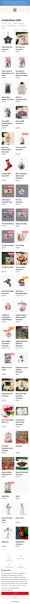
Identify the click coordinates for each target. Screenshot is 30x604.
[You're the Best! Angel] (8, 509)
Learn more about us (7, 590)
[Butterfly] (22, 437)
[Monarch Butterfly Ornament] (22, 463)
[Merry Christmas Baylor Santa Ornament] (22, 164)
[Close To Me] (22, 509)
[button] (15, 9)
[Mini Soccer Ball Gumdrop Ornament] (22, 384)
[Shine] (22, 487)
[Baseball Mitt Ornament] (22, 533)
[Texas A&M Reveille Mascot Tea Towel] (8, 112)
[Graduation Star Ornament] (8, 38)
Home (4, 23)
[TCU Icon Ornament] (22, 191)
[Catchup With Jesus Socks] (8, 164)
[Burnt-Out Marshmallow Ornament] (8, 138)
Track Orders (9, 567)
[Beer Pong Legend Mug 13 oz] (8, 411)
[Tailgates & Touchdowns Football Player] (8, 306)
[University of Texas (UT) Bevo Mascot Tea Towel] (22, 62)
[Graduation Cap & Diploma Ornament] (22, 358)
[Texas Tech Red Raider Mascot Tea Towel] (8, 62)
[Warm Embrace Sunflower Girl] (8, 463)
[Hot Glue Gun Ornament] (22, 38)
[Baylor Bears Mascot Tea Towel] (8, 88)
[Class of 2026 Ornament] (22, 112)
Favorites (21, 567)
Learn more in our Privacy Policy (10, 588)
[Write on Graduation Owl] (22, 88)
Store (9, 23)
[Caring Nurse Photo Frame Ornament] (22, 411)
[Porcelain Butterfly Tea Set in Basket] (8, 437)
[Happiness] (8, 533)
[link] (15, 601)
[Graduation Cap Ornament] (8, 384)
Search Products (9, 560)
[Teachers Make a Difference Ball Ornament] (22, 306)
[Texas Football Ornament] (22, 258)
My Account (20, 559)
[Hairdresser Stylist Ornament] (8, 282)
